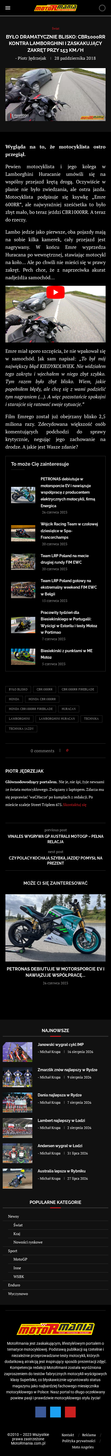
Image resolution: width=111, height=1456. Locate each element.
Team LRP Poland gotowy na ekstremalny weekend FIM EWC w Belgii (69, 587)
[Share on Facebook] (73, 750)
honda (14, 699)
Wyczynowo (18, 1293)
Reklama (89, 1434)
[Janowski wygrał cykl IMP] (17, 1052)
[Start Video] (55, 314)
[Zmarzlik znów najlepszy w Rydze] (17, 1077)
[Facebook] (40, 1412)
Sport (12, 1250)
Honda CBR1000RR (42, 699)
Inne (17, 1267)
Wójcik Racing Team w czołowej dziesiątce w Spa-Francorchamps (69, 531)
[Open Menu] (8, 8)
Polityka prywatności (78, 1440)
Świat (18, 1224)
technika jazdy (21, 729)
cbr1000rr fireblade (78, 689)
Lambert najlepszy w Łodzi (61, 1120)
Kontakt (68, 1434)
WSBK (18, 1276)
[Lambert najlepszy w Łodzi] (17, 1128)
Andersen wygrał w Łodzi (60, 1146)
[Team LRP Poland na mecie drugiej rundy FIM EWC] (23, 562)
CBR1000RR (45, 689)
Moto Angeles (83, 1447)
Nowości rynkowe (28, 1242)
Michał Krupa (50, 1051)
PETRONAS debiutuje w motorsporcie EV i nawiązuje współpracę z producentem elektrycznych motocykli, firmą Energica (68, 492)
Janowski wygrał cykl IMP (61, 1044)
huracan (69, 709)
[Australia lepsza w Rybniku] (17, 1178)
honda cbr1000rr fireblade (31, 709)
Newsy (13, 1216)
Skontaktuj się (74, 804)
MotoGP (20, 1259)
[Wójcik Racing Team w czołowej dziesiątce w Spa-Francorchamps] (23, 533)
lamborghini (19, 719)
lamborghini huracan (57, 719)
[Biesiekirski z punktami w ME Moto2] (23, 657)
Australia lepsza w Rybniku (62, 1171)
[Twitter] (55, 1412)
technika (91, 719)
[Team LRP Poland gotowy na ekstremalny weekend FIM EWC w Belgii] (23, 590)
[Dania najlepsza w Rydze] (17, 1102)
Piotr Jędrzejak (32, 58)
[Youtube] (70, 1412)
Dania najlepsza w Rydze (60, 1095)
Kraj (16, 1233)
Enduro (14, 1284)
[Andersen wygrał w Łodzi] (17, 1153)
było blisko (18, 689)
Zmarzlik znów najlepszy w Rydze (67, 1070)
